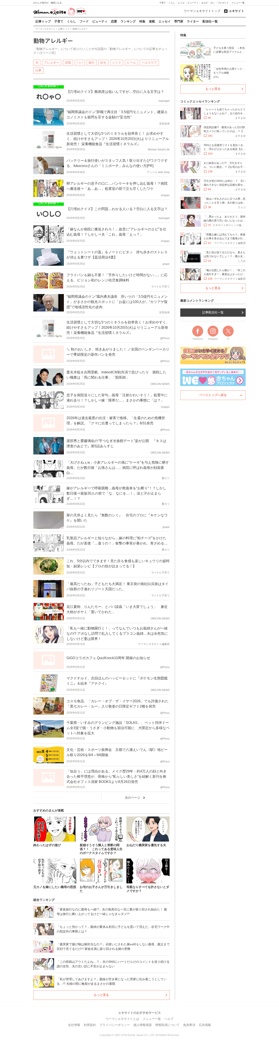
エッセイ (164, 21)
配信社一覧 (210, 21)
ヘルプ (169, 1019)
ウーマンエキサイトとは (122, 1019)
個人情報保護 (142, 1025)
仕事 (38, 70)
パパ (80, 62)
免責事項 (189, 1025)
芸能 (68, 62)
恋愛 (114, 21)
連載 (152, 21)
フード (84, 21)
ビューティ (192, 3)
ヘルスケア (149, 62)
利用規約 (90, 1025)
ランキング (128, 21)
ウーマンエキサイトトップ (202, 11)
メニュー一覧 (238, 3)
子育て (162, 3)
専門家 (178, 21)
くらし (172, 3)
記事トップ (43, 21)
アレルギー (51, 62)
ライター (193, 21)
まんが (204, 3)
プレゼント (223, 3)
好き (103, 62)
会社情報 (74, 1025)
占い (213, 3)
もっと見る (101, 995)
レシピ (181, 3)
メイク (116, 62)
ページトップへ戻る (213, 395)
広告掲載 (205, 1025)
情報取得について (167, 1025)
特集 (142, 21)
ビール (131, 62)
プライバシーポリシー (114, 1025)
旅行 (91, 62)
